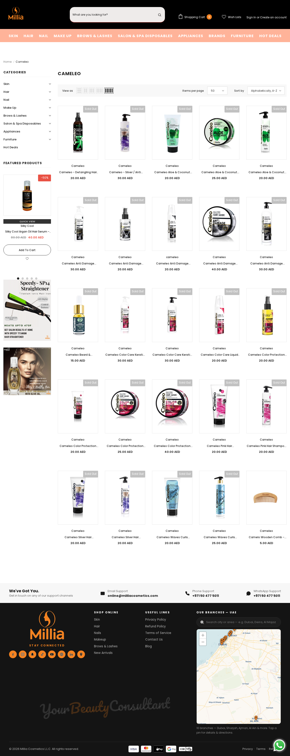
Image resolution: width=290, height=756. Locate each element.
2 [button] (23, 278)
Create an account (273, 17)
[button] (229, 635)
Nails (97, 633)
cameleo (172, 257)
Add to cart (27, 250)
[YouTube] (52, 654)
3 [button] (27, 278)
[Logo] (15, 15)
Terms (261, 749)
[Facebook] (13, 654)
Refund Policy (155, 626)
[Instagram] (23, 654)
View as (67, 91)
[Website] (61, 654)
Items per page (193, 91)
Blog (148, 646)
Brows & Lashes (106, 646)
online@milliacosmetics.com (133, 595)
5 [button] (36, 278)
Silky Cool (27, 226)
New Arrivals (103, 653)
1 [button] (18, 278)
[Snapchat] (32, 654)
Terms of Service (158, 633)
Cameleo (22, 62)
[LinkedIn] (71, 654)
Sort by (239, 91)
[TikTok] (42, 654)
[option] (27, 220)
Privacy (247, 749)
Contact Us (154, 639)
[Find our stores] (81, 654)
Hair (97, 626)
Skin (97, 619)
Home (7, 62)
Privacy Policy (155, 619)
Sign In (251, 17)
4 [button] (32, 278)
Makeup (100, 639)
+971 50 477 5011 (205, 595)
